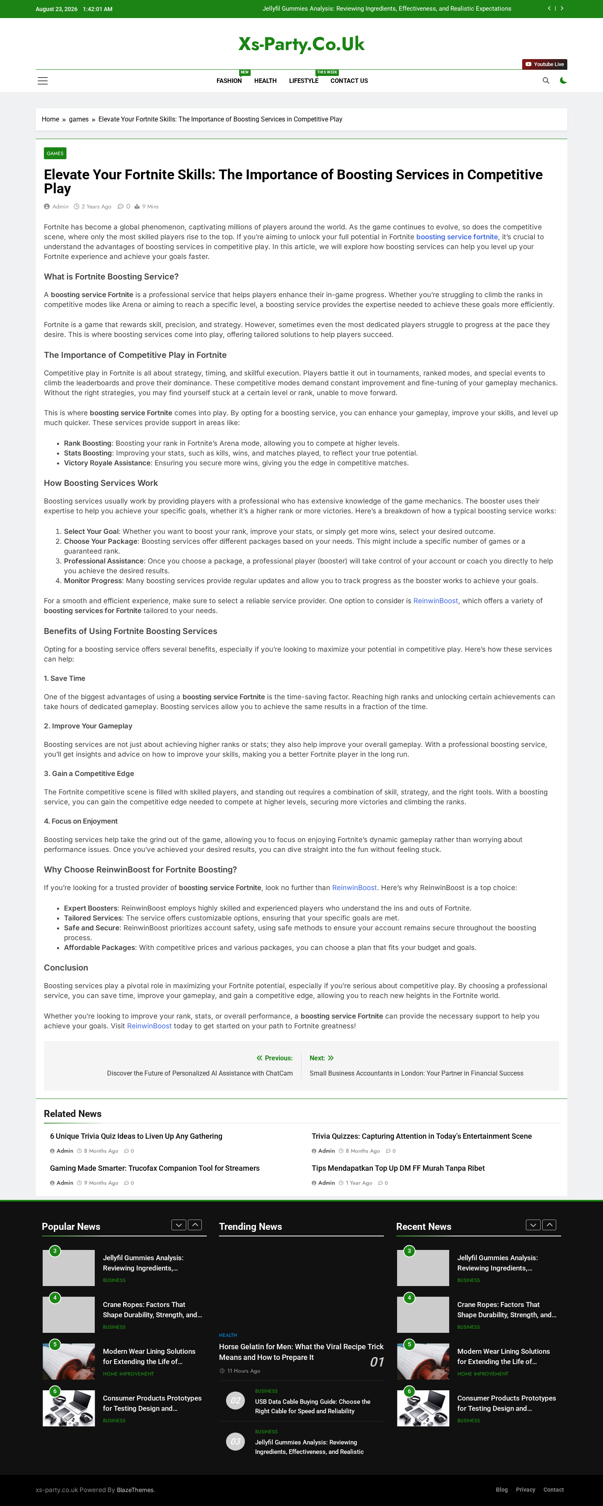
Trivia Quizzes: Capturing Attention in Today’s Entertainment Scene (422, 1136)
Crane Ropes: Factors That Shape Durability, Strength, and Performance (150, 1315)
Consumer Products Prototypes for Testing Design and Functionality (152, 1408)
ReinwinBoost (435, 601)
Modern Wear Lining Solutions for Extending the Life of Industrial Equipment (149, 1362)
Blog (502, 1489)
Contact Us (349, 81)
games (55, 153)
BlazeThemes (135, 1489)
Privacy (525, 1489)
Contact (554, 1489)
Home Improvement (128, 1374)
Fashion (232, 77)
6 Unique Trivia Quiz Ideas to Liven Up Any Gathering (136, 1136)
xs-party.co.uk (301, 43)
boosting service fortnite (457, 237)
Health (265, 81)
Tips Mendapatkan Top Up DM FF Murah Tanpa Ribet (398, 1168)
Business (114, 1280)
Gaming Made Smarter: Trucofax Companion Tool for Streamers (155, 1168)
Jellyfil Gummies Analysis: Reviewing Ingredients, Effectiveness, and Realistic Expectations (387, 9)
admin (61, 206)
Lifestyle (306, 77)
